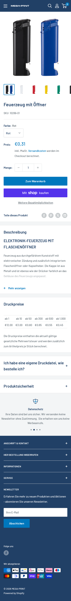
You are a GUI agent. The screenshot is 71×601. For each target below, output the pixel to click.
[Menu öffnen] (5, 6)
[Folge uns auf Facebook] (6, 552)
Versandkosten (37, 150)
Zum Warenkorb (35, 181)
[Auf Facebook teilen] (44, 215)
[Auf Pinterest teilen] (51, 215)
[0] (64, 6)
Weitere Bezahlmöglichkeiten (35, 202)
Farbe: (10, 125)
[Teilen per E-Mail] (64, 215)
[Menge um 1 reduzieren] (18, 167)
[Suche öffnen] (50, 6)
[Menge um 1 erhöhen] (38, 167)
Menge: (8, 167)
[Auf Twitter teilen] (57, 215)
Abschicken (16, 523)
